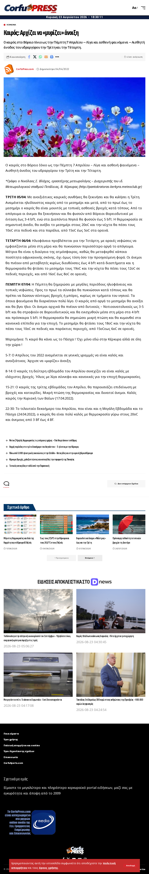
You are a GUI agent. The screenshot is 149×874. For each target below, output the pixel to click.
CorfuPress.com (25, 69)
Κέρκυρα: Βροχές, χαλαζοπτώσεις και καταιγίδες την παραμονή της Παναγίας (41, 459)
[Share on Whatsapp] (40, 57)
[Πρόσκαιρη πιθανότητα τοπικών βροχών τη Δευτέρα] (129, 524)
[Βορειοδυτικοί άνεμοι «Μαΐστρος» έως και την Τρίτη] (92, 524)
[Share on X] (34, 57)
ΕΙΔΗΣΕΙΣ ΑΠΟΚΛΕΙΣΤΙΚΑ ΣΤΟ (63, 582)
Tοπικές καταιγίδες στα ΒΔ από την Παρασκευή (29, 466)
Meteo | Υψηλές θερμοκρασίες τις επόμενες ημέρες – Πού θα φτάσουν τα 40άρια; (43, 440)
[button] (130, 865)
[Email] (46, 57)
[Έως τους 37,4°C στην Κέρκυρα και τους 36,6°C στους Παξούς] (56, 524)
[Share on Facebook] (29, 57)
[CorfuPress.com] (30, 7)
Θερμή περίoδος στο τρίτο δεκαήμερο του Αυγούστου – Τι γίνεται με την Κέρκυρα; (44, 447)
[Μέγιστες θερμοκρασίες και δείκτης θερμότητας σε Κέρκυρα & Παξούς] (20, 524)
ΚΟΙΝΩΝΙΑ (11, 25)
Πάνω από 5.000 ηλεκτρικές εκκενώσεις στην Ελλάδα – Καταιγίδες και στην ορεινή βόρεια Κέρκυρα (51, 453)
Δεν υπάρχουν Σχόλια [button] (128, 483)
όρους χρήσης (48, 867)
